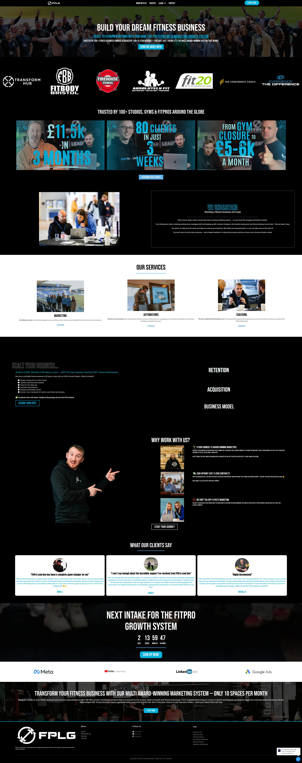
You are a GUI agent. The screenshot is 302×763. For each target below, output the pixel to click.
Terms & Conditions (200, 739)
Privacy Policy (198, 737)
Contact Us (197, 732)
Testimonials (198, 735)
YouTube (137, 734)
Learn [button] (161, 3)
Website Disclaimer (200, 744)
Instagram (137, 736)
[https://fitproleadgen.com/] (53, 3)
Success (84, 736)
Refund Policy (198, 742)
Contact (84, 738)
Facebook (137, 732)
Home (83, 731)
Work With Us (86, 734)
